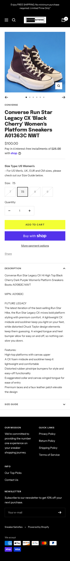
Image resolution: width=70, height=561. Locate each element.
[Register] (59, 512)
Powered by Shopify (38, 526)
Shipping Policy (48, 448)
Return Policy (47, 441)
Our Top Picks (13, 473)
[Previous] (6, 97)
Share (8, 254)
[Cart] (63, 20)
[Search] (14, 20)
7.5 (22, 191)
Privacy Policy (47, 434)
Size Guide (11, 404)
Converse (11, 105)
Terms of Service (49, 455)
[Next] (63, 97)
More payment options (35, 245)
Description (13, 268)
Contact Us (11, 480)
